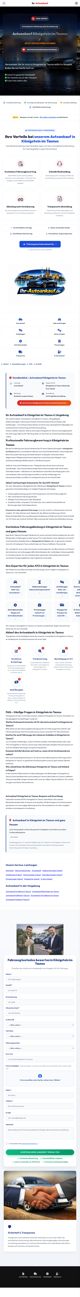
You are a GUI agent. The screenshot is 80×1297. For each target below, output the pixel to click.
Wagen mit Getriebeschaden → (15, 616)
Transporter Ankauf (32, 879)
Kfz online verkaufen (48, 117)
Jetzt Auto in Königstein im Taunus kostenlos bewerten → (45, 403)
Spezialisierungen (19, 364)
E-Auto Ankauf (46, 879)
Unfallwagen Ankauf (14, 875)
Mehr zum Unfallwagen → (62, 592)
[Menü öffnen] (76, 3)
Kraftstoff (10, 1020)
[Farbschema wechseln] (4, 3)
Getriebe (9, 1031)
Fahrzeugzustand (12, 1043)
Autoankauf (36, 870)
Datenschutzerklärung (29, 1144)
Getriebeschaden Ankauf (52, 875)
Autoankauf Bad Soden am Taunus (45, 891)
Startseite (10, 870)
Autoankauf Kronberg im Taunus (18, 891)
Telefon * (9, 1101)
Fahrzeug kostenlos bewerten (40, 244)
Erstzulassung (11, 997)
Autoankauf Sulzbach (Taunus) (17, 899)
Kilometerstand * (12, 1008)
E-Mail (8, 1113)
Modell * (9, 985)
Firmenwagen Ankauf (14, 879)
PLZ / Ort (9, 1054)
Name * (8, 1090)
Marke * (9, 974)
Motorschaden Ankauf (32, 875)
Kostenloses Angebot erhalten (40, 1152)
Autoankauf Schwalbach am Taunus (45, 895)
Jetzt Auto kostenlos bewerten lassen (42, 50)
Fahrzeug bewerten (23, 870)
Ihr (40, 3)
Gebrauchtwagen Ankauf (52, 870)
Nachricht (9, 1125)
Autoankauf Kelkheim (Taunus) (18, 895)
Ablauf (6, 364)
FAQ (30, 364)
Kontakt (38, 364)
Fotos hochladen (38, 1067)
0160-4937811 (41, 19)
